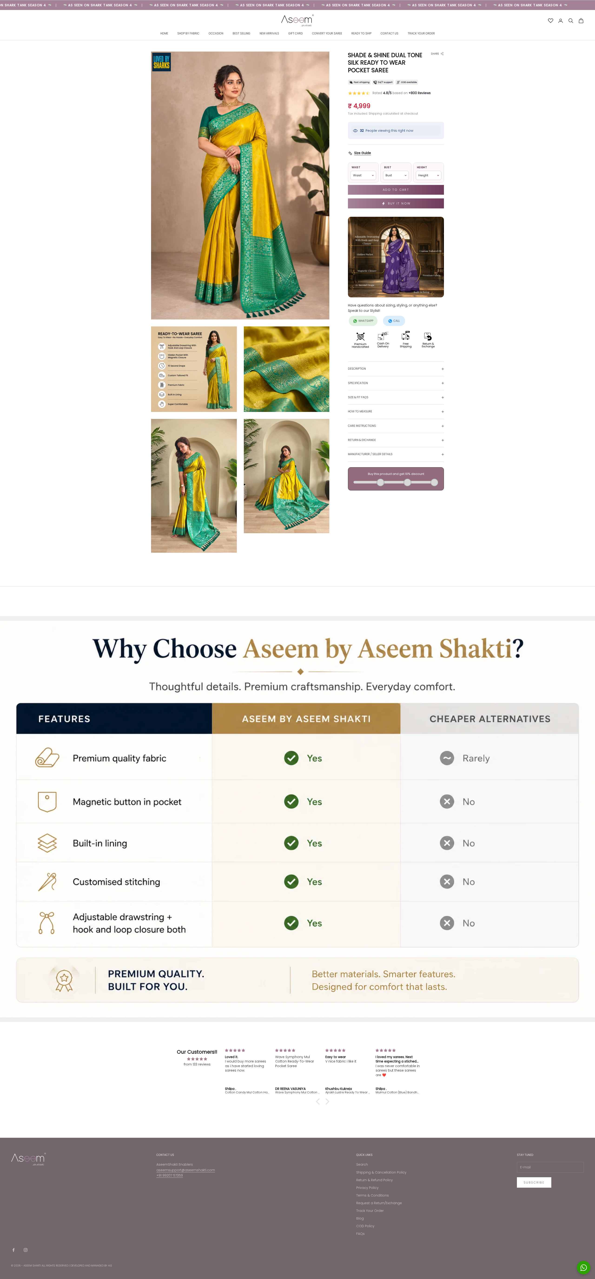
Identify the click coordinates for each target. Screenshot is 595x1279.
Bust (387, 167)
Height (422, 167)
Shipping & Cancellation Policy (381, 1172)
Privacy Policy (367, 1187)
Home (164, 34)
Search (362, 1164)
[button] (319, 1101)
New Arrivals (269, 34)
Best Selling (241, 34)
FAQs (360, 1233)
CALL (396, 321)
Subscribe (534, 1182)
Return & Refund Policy (374, 1180)
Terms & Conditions (372, 1195)
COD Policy (365, 1226)
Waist (356, 167)
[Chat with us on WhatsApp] (583, 1267)
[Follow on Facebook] (13, 1250)
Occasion (216, 34)
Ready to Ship (361, 34)
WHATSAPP (365, 321)
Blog (360, 1218)
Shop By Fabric (188, 34)
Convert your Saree (327, 34)
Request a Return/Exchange (379, 1203)
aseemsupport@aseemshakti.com (185, 1170)
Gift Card (295, 34)
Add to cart (396, 190)
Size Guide (362, 153)
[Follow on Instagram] (25, 1250)
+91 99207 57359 (169, 1175)
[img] (197, 1059)
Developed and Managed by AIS (91, 1265)
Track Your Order (421, 34)
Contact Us (389, 34)
